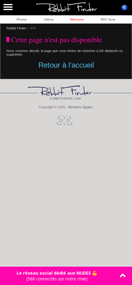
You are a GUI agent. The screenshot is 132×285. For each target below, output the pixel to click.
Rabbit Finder (16, 28)
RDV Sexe (108, 19)
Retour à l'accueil (66, 65)
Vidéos (48, 19)
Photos (22, 19)
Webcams (77, 19)
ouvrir (124, 7)
